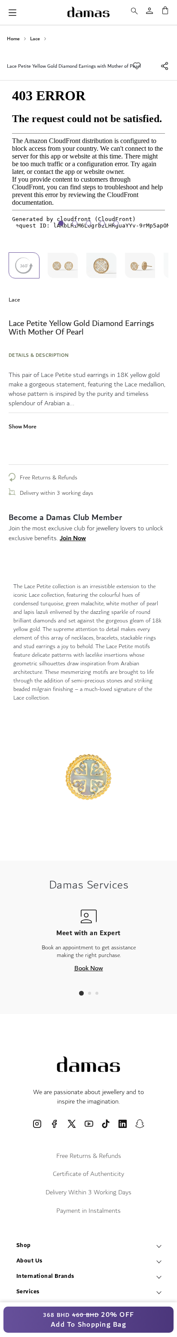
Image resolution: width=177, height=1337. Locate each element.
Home (13, 39)
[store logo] (88, 12)
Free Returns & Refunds (48, 477)
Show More (23, 426)
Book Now (88, 968)
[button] (66, 265)
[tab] (81, 993)
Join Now (73, 538)
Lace (35, 39)
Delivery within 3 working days (56, 493)
